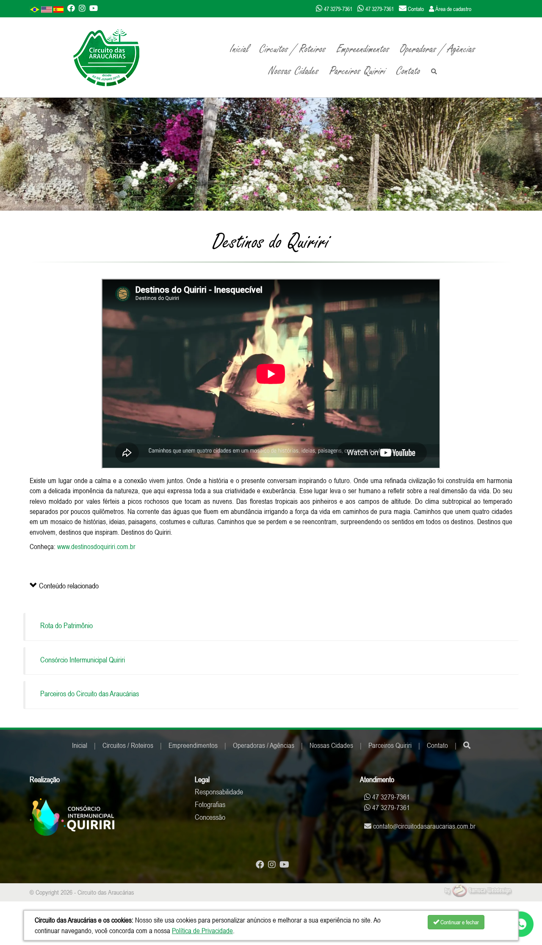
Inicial (239, 49)
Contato (408, 71)
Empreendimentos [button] (363, 49)
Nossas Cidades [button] (293, 71)
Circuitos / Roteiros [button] (293, 49)
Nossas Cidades (331, 745)
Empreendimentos (193, 745)
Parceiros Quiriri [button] (357, 71)
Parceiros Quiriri (390, 745)
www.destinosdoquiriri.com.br (96, 546)
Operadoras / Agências (438, 49)
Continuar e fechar (459, 922)
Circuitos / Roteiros (127, 745)
